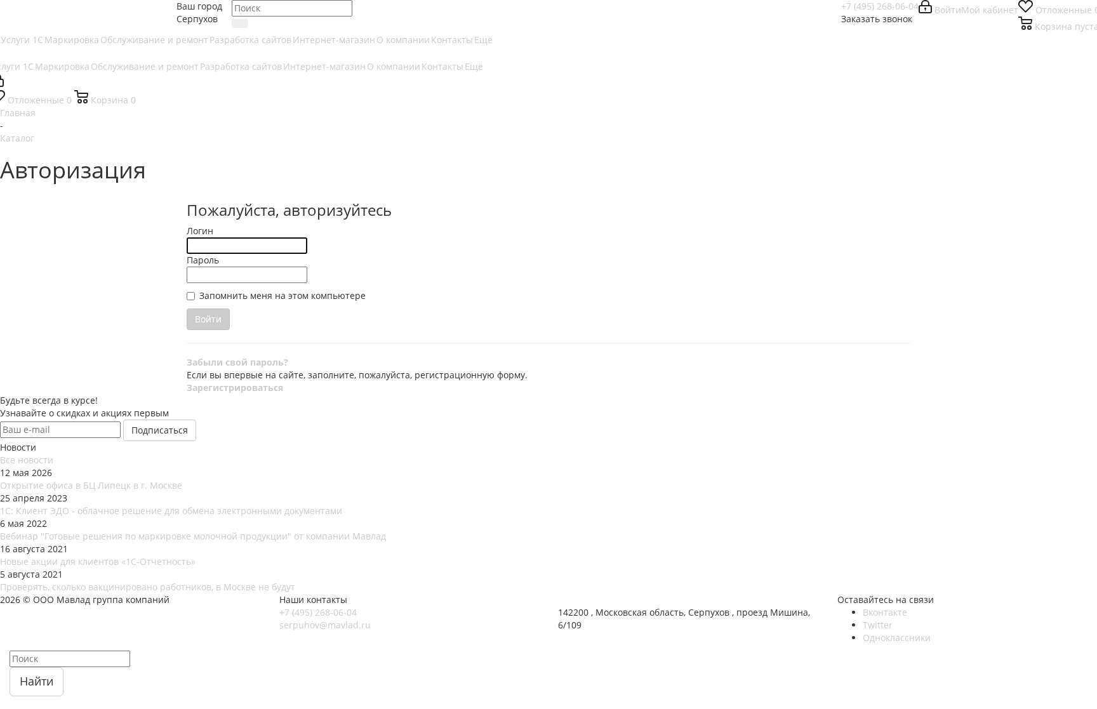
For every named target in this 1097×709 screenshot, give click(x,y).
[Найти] (240, 23)
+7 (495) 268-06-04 (880, 6)
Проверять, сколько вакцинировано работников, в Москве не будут (147, 587)
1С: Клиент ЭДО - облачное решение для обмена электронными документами (171, 511)
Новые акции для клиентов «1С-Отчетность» (98, 561)
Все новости (26, 460)
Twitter (878, 625)
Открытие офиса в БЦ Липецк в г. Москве (91, 485)
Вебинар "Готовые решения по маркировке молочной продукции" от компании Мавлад (193, 536)
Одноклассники (897, 638)
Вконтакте (885, 612)
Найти (36, 681)
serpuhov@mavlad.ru (325, 625)
